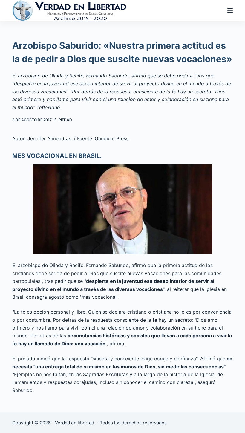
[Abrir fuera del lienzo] (230, 10)
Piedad (65, 120)
